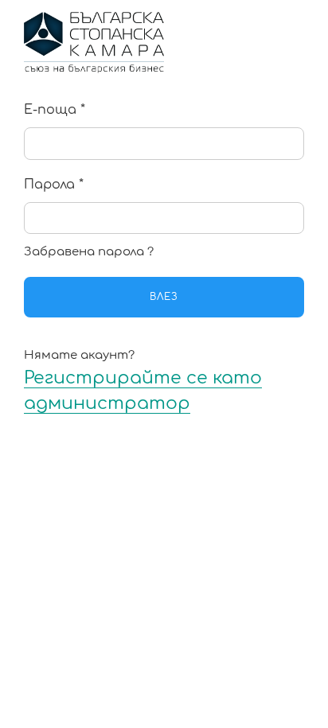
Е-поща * (54, 110)
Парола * (54, 184)
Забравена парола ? (89, 252)
